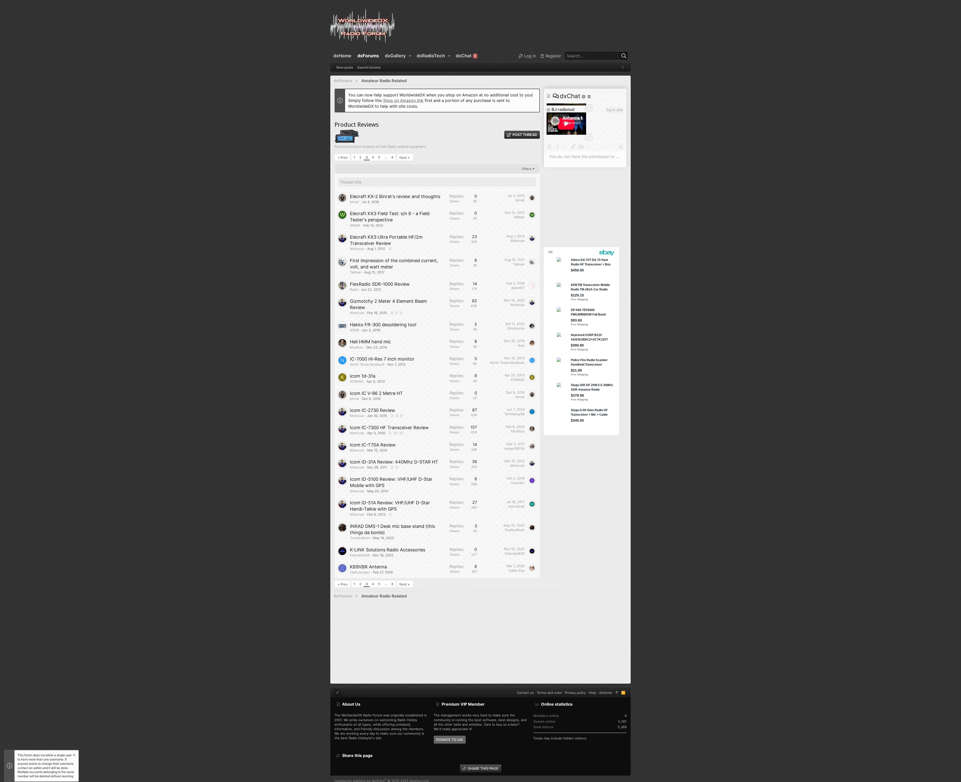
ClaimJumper (360, 572)
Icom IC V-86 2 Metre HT (376, 393)
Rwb (521, 346)
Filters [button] (527, 169)
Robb (354, 289)
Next (403, 157)
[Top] (617, 692)
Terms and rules (549, 693)
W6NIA (355, 225)
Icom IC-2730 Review (372, 410)
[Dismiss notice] (74, 755)
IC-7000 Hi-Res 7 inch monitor (382, 359)
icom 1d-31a (362, 376)
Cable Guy (517, 570)
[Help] (584, 96)
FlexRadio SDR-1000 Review (380, 284)
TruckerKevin (360, 538)
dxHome (605, 693)
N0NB (354, 330)
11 (401, 433)
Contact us (525, 693)
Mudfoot (356, 347)
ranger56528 (514, 448)
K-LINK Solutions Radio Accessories (387, 549)
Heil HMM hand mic (370, 341)
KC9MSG (357, 381)
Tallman (355, 272)
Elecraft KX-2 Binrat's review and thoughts (395, 196)
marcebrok (516, 506)
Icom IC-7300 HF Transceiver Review (389, 427)
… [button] (385, 157)
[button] (410, 56)
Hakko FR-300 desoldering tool (383, 324)
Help (592, 693)
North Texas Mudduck (367, 364)
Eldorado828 (360, 555)
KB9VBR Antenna (368, 566)
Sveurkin (518, 483)
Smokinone (516, 328)
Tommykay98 (514, 414)
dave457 (518, 288)
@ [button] (548, 109)
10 (395, 433)
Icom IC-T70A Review (373, 444)
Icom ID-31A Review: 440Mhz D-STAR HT (394, 461)
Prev (344, 157)
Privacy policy (575, 693)
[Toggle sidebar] (624, 67)
